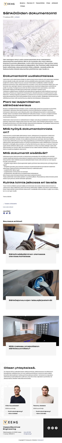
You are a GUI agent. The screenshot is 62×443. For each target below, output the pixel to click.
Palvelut (30, 3)
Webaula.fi (40, 440)
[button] (4, 213)
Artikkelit (55, 3)
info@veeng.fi (28, 434)
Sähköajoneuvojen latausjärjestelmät (30, 300)
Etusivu (22, 3)
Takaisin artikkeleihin (11, 203)
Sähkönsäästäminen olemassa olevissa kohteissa (27, 255)
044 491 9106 (27, 432)
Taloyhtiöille (40, 3)
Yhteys (22, 6)
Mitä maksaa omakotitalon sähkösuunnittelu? (24, 347)
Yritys (48, 3)
